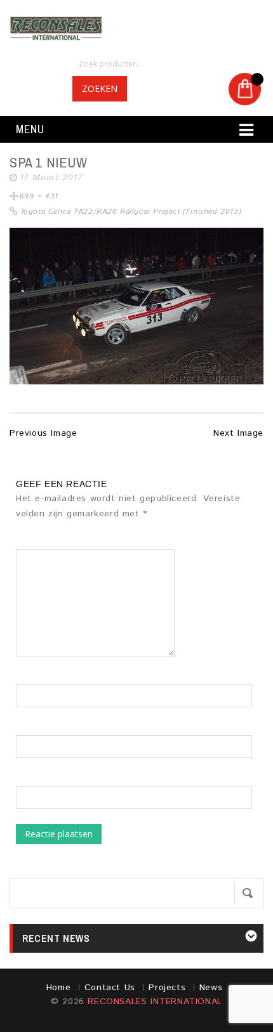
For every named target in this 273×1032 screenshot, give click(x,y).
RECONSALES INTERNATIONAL (155, 1001)
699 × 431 (39, 196)
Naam (28, 678)
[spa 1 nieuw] (136, 305)
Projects (167, 987)
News (210, 987)
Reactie (36, 543)
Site (24, 779)
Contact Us (109, 987)
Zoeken (99, 88)
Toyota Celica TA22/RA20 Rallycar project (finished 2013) (130, 211)
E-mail (29, 728)
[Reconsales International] (136, 28)
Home (58, 987)
